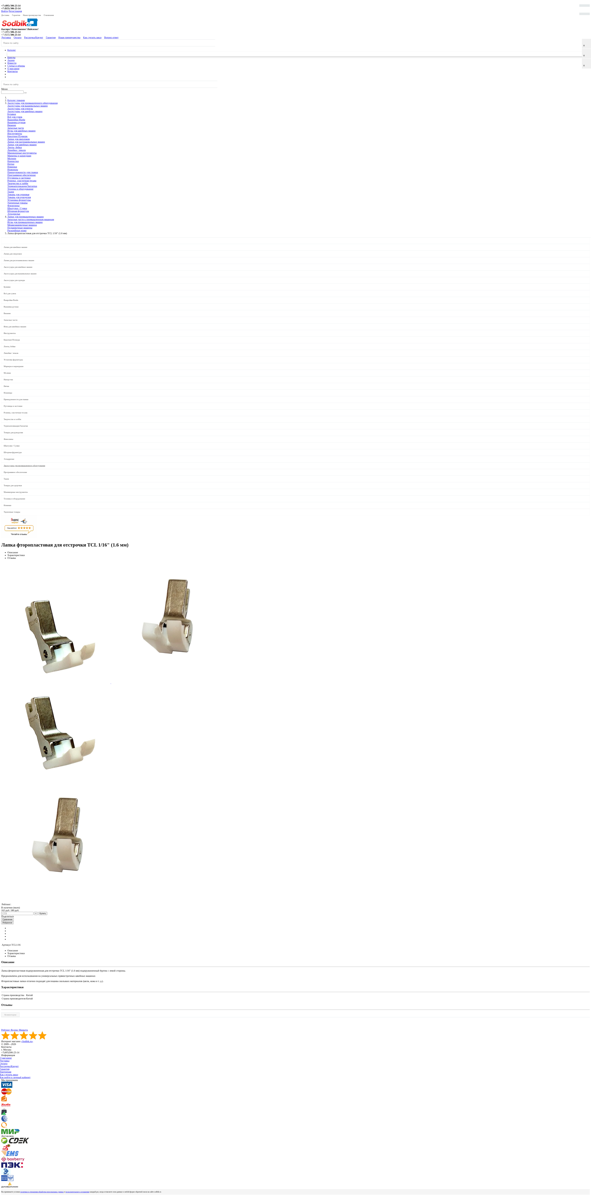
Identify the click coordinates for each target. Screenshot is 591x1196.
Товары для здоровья (18, 194)
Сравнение (7, 919)
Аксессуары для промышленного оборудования (24, 465)
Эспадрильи (13, 214)
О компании (49, 15)
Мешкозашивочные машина (22, 225)
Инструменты (14, 133)
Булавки (11, 114)
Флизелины (13, 205)
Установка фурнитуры (19, 200)
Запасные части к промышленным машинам (30, 219)
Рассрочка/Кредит (33, 37)
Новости (11, 63)
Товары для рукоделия (19, 197)
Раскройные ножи (16, 230)
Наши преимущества (32, 15)
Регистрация (15, 11)
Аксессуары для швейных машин (24, 111)
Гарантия (16, 15)
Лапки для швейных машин (22, 144)
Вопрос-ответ (111, 37)
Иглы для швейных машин (21, 130)
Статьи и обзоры (16, 66)
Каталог (11, 50)
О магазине (13, 68)
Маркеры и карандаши (19, 155)
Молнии (11, 158)
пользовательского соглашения (77, 1192)
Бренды (11, 57)
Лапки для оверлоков (18, 139)
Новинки (12, 166)
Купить (43, 913)
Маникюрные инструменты (22, 153)
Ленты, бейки (14, 147)
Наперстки (13, 161)
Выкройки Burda (16, 119)
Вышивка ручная (16, 122)
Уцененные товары (17, 203)
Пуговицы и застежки (19, 178)
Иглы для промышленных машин (25, 222)
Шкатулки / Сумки (17, 208)
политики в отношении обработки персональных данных (42, 1192)
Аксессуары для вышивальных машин (27, 106)
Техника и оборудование (20, 189)
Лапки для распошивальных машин (26, 142)
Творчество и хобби (17, 183)
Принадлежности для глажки (22, 172)
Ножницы (12, 169)
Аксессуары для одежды (20, 108)
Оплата (17, 37)
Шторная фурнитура (18, 211)
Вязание (11, 125)
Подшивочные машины (19, 227)
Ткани (10, 191)
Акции (11, 60)
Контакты (12, 71)
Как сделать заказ (92, 37)
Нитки (10, 164)
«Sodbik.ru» (27, 1041)
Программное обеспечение (21, 175)
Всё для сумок (14, 117)
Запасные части (15, 128)
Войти (4, 11)
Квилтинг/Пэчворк (17, 136)
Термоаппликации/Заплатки (22, 186)
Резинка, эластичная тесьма (21, 180)
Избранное (7, 923)
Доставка (5, 15)
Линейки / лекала (16, 150)
